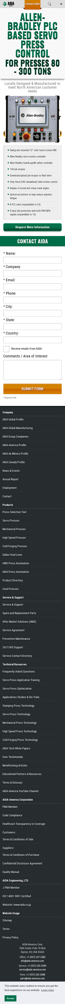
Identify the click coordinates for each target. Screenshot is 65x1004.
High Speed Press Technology (20, 731)
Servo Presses (11, 520)
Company (8, 412)
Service (13, 597)
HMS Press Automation (16, 563)
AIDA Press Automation (16, 572)
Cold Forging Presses (15, 546)
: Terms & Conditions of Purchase (21, 851)
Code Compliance (12, 815)
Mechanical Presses (14, 529)
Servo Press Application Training (21, 680)
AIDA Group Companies (16, 436)
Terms (6, 929)
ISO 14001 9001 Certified (17, 896)
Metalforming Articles (15, 765)
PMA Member (10, 806)
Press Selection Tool (14, 512)
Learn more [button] (47, 990)
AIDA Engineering (16, 880)
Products (8, 505)
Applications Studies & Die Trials (21, 697)
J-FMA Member (11, 887)
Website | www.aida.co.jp (17, 904)
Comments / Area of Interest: (25, 356)
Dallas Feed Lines (12, 554)
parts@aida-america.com (32, 978)
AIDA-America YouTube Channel (20, 791)
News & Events (11, 470)
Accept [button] (10, 998)
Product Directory (13, 580)
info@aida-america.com (32, 960)
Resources (15, 664)
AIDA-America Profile (14, 445)
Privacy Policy (10, 937)
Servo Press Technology (16, 714)
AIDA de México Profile (15, 453)
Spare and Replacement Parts (19, 613)
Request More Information (32, 227)
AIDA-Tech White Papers (16, 748)
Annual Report (10, 479)
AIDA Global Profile (13, 419)
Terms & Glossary (12, 782)
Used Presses (11, 589)
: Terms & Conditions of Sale (18, 836)
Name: (9, 253)
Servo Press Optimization (17, 688)
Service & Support (13, 604)
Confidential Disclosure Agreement (22, 863)
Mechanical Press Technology (20, 722)
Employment (10, 488)
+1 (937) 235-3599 (36, 965)
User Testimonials (13, 757)
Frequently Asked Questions (19, 671)
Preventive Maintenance (16, 638)
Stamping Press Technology (18, 705)
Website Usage (11, 913)
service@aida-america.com (32, 969)
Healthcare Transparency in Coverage (24, 824)
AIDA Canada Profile (14, 462)
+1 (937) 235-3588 (35, 974)
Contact (32, 3)
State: (9, 320)
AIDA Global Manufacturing (18, 428)
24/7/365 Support (13, 647)
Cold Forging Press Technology (20, 740)
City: (7, 306)
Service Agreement (13, 630)
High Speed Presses (14, 537)
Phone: (9, 293)
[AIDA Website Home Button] (8, 4)
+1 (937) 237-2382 (36, 957)
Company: (12, 267)
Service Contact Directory (17, 656)
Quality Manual (11, 872)
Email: (9, 280)
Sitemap (7, 920)
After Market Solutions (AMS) (19, 621)
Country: (11, 333)
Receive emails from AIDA (26, 348)
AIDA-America (18, 799)
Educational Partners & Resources (22, 774)
